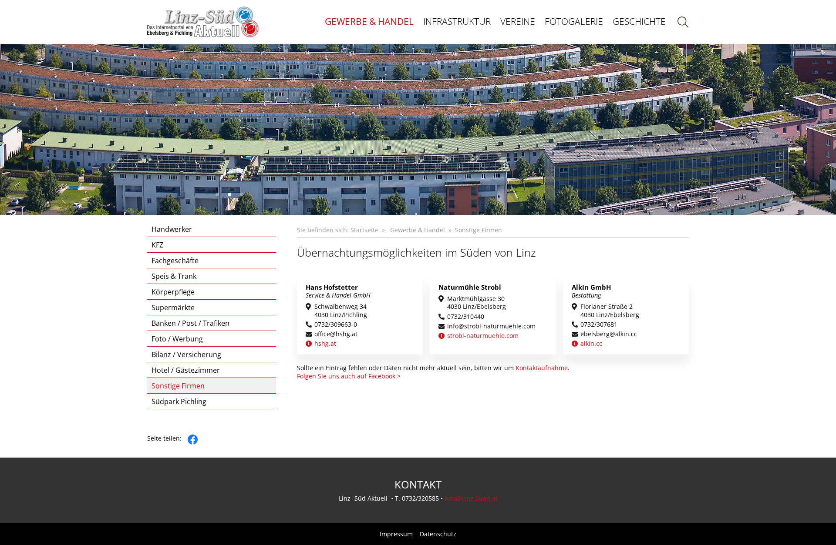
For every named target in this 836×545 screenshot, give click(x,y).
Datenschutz (438, 534)
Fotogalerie (574, 21)
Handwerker (172, 229)
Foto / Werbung (177, 339)
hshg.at (325, 344)
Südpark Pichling (179, 401)
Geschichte (639, 21)
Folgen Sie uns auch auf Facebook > (349, 375)
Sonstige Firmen (178, 386)
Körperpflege (173, 292)
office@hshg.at (335, 334)
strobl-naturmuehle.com (483, 336)
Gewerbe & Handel (369, 21)
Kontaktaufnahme (542, 368)
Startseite (364, 230)
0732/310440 (465, 317)
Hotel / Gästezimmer (186, 370)
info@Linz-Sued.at (471, 498)
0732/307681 (598, 324)
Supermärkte (173, 307)
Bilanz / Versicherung (186, 354)
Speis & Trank (174, 276)
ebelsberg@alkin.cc (608, 334)
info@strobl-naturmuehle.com (491, 326)
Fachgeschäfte (175, 260)
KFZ (157, 245)
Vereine (517, 21)
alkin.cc (591, 344)
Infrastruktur (457, 21)
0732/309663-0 (335, 324)
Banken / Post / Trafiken (190, 323)
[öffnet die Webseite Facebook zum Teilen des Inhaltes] (192, 438)
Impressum (396, 534)
